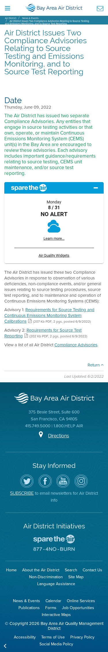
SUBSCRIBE (22, 493)
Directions (58, 436)
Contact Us (92, 570)
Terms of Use (53, 637)
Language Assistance (56, 584)
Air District (10, 18)
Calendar (53, 601)
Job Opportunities (78, 608)
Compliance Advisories (75, 345)
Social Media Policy (56, 644)
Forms (50, 608)
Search (71, 570)
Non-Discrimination (46, 577)
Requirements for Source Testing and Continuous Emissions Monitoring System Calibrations (49, 315)
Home (11, 570)
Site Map (76, 577)
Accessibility (25, 637)
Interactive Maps (56, 615)
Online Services (81, 601)
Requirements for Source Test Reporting (43, 333)
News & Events (30, 18)
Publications (29, 608)
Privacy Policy (82, 637)
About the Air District (40, 570)
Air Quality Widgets (54, 255)
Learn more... (54, 238)
